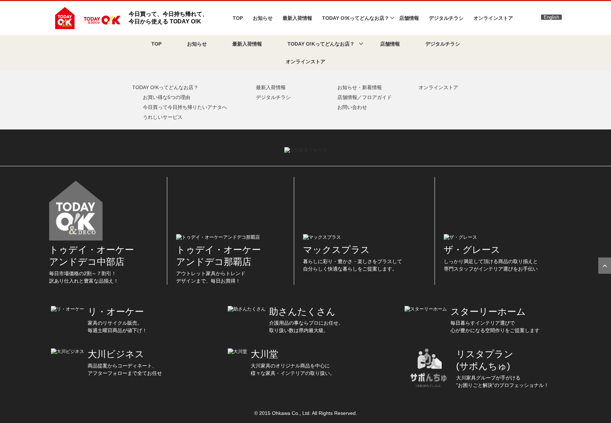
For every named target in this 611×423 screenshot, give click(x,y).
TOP (238, 18)
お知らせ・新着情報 (359, 87)
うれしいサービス (162, 117)
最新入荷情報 (297, 18)
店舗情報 (409, 18)
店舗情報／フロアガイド (364, 97)
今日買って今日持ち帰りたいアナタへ (185, 107)
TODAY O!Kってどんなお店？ (165, 87)
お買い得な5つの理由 (166, 97)
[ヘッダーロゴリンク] (86, 17)
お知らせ (263, 18)
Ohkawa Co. (285, 413)
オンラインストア (493, 18)
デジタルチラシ (446, 18)
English (551, 17)
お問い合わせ (352, 107)
